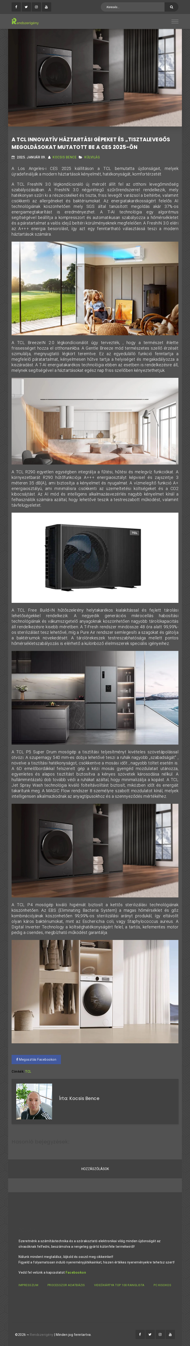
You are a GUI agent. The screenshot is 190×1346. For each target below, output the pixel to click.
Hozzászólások (95, 1169)
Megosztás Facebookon (37, 1059)
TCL (28, 1071)
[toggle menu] (174, 21)
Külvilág (92, 157)
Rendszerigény (42, 1335)
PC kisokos (162, 1285)
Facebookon (76, 1272)
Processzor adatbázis (66, 1285)
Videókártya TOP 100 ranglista (119, 1285)
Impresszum (28, 1285)
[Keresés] (171, 7)
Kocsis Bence (64, 157)
